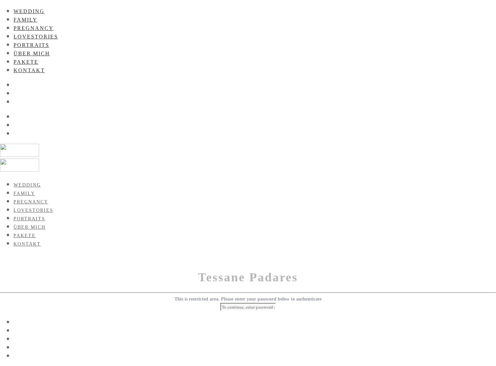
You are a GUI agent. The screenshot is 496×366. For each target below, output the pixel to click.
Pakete (25, 62)
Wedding (29, 11)
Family (25, 20)
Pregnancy (33, 28)
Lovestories (35, 36)
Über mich (31, 53)
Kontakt (29, 70)
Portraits (31, 45)
